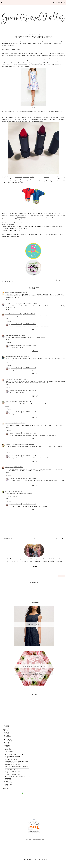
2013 (5, 788)
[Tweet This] (59, 280)
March (7, 781)
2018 (5, 732)
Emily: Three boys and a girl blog (14, 304)
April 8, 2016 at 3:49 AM (20, 292)
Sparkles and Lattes (15, 324)
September (8, 740)
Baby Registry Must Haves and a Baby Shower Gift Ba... (18, 766)
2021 (5, 728)
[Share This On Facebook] (56, 280)
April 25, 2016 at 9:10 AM (29, 324)
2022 (5, 726)
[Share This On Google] (63, 280)
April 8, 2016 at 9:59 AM (25, 401)
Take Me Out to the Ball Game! (18, 228)
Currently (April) (9, 751)
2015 (5, 785)
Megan (7, 467)
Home (34, 538)
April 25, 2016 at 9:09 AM (29, 345)
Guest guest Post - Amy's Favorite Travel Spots (16, 761)
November (8, 738)
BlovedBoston (41, 337)
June (6, 745)
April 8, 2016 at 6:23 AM (20, 335)
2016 (5, 735)
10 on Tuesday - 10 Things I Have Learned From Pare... (18, 776)
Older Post (59, 538)
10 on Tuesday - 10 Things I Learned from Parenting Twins (23, 226)
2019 (5, 730)
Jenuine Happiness (10, 356)
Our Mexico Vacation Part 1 (11, 752)
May (6, 746)
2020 (5, 729)
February (7, 782)
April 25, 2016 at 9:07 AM (29, 433)
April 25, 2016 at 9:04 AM (29, 504)
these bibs (46, 177)
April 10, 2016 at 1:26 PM (15, 491)
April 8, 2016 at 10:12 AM (18, 423)
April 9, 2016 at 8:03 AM (16, 467)
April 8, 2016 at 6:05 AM (29, 314)
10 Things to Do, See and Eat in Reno (34, 666)
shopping (5, 281)
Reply (7, 299)
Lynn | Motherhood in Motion (13, 314)
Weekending (10, 224)
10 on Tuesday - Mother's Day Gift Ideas (14, 754)
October (7, 739)
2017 (5, 733)
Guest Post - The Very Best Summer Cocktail (16, 762)
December (8, 736)
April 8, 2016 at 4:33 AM (30, 304)
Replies (9, 321)
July (6, 743)
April (19, 49)
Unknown (8, 423)
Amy (6, 491)
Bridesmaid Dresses (34, 624)
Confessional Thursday (14, 230)
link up (15, 280)
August (7, 742)
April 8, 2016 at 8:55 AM (22, 379)
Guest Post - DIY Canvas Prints (12, 759)
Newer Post (7, 538)
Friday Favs (8, 749)
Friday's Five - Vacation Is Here (12, 771)
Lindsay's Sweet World (11, 401)
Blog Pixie (32, 859)
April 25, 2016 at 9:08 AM (29, 390)
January (7, 784)
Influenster (27, 117)
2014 (5, 787)
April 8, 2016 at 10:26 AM (27, 444)
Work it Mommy (21, 217)
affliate (10, 280)
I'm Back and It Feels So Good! (12, 756)
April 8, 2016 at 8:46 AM (23, 356)
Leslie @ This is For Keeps (12, 444)
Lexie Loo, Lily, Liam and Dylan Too (24, 177)
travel (11, 281)
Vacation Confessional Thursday (13, 764)
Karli (14, 49)
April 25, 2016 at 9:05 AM (29, 478)
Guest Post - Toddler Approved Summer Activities (17, 768)
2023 (5, 725)
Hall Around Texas (10, 379)
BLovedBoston (9, 335)
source (33, 107)
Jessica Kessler (9, 292)
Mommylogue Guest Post (11, 769)
